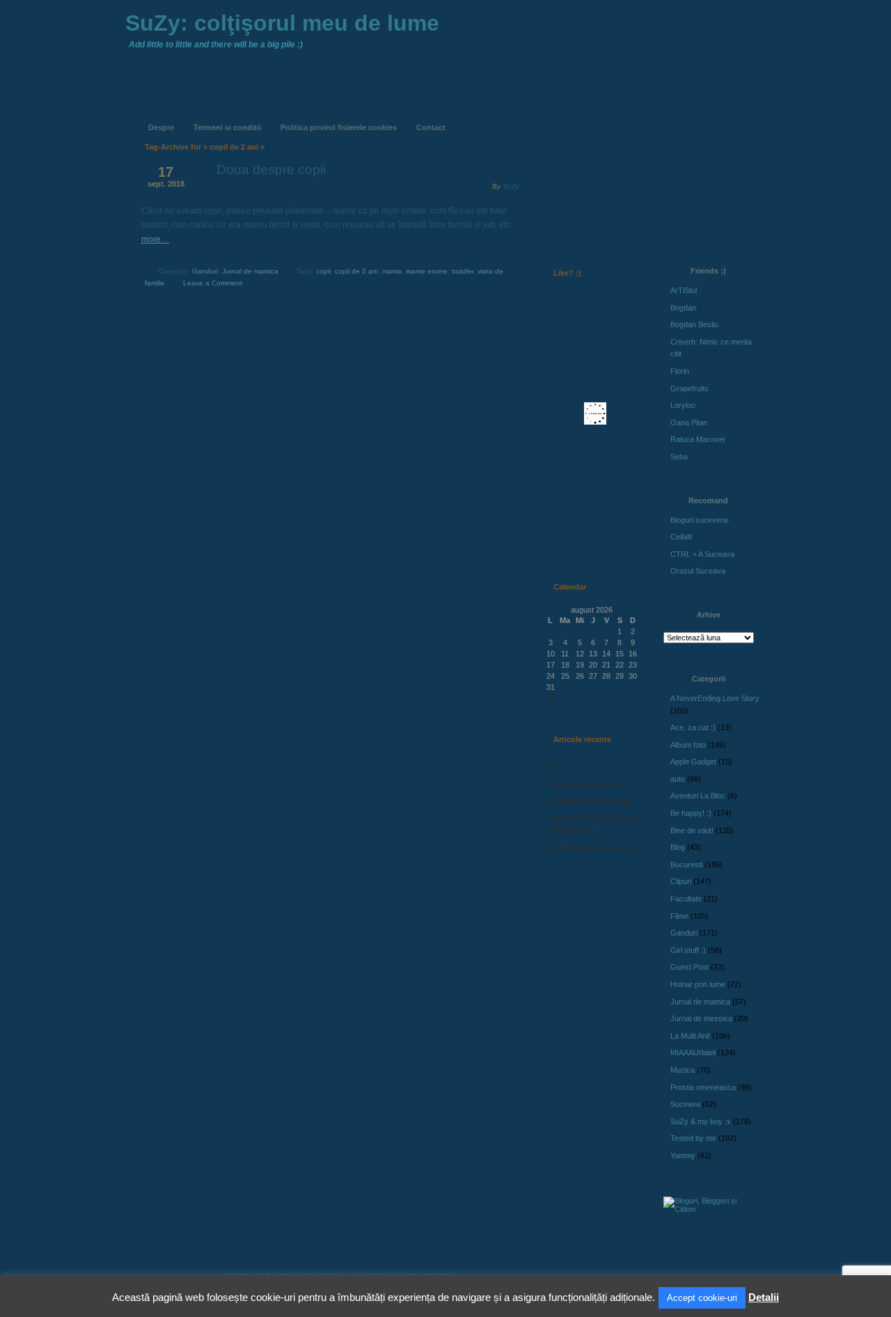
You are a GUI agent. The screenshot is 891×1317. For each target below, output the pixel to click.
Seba (679, 456)
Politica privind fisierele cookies (339, 127)
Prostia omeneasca (703, 1087)
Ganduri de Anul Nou (585, 784)
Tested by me (693, 1138)
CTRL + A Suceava (702, 554)
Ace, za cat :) (693, 727)
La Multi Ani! (690, 1036)
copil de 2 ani (356, 271)
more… (155, 239)
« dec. (549, 697)
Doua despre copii (271, 169)
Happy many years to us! (593, 848)
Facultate (686, 898)
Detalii (763, 1297)
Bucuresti (686, 864)
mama (392, 271)
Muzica (682, 1070)
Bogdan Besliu (694, 324)
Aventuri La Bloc (697, 795)
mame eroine (427, 271)
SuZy (511, 186)
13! (555, 767)
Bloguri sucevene (699, 520)
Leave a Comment (212, 283)
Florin (679, 371)
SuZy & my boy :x (700, 1121)
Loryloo (682, 405)
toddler (462, 271)
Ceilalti (681, 537)
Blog (677, 847)
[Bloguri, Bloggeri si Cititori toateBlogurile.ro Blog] (710, 1209)
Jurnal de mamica (250, 271)
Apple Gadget (693, 761)
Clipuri (680, 881)
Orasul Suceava (697, 571)
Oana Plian (688, 422)
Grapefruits (689, 388)
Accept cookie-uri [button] (702, 1298)
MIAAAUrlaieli (693, 1052)
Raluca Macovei (697, 439)
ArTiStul (683, 290)
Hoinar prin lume (697, 984)
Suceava (685, 1104)
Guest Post (689, 967)
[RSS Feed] (568, 117)
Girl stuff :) (688, 950)
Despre (161, 127)
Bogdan (683, 307)
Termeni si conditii (227, 127)
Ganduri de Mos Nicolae (590, 801)
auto (677, 779)
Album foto (688, 745)
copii (323, 271)
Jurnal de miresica (701, 1018)
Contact (431, 127)
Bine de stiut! (691, 830)
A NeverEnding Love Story (714, 698)
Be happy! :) (690, 813)
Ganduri (205, 271)
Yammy (682, 1155)
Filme (679, 916)
